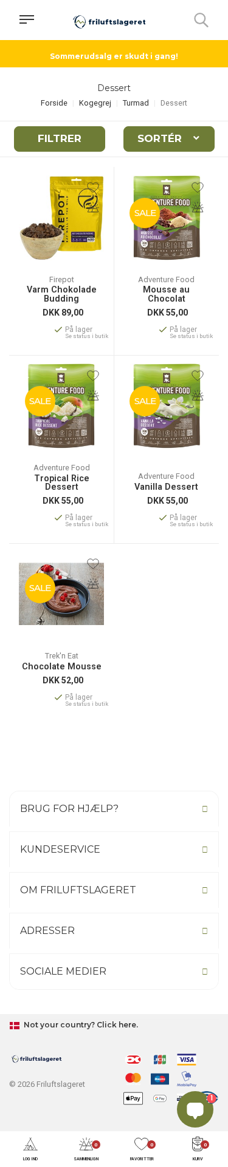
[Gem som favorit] (93, 187)
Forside (54, 102)
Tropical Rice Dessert (61, 483)
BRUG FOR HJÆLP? (69, 808)
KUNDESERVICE (60, 849)
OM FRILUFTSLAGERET (78, 890)
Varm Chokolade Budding (62, 294)
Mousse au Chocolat (166, 294)
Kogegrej (95, 102)
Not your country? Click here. (80, 1024)
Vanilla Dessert (166, 487)
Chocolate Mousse (62, 667)
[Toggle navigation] (26, 20)
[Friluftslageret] (109, 20)
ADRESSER (47, 930)
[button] (30, 1150)
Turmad (136, 102)
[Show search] (201, 20)
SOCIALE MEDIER (63, 971)
